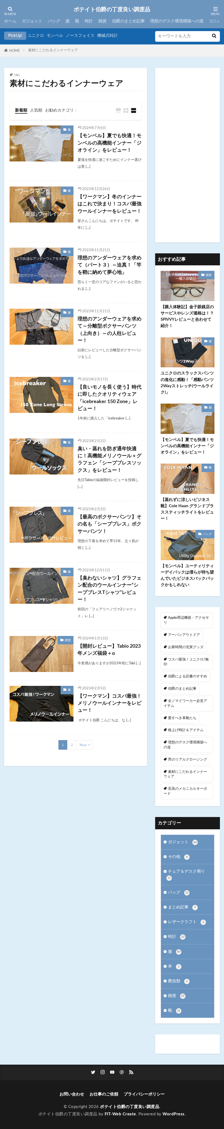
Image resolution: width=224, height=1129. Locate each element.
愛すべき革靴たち (182, 718)
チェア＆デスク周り (186, 874)
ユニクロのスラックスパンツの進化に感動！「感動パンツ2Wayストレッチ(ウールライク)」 (187, 382)
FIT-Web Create (120, 1114)
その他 (178, 857)
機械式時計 (107, 36)
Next (83, 745)
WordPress (174, 1114)
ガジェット (32, 21)
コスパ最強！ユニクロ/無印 (186, 661)
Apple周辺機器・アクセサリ (186, 620)
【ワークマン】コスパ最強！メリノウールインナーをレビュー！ (110, 703)
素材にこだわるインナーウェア (53, 50)
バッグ (54, 21)
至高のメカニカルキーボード (185, 791)
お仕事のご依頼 (104, 1094)
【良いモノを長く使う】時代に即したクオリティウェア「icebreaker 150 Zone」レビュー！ (110, 398)
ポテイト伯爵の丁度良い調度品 (112, 9)
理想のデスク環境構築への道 (177, 21)
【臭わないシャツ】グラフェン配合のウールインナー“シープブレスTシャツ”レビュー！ (110, 589)
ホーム (10, 21)
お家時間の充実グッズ (186, 647)
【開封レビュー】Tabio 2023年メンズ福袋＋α (109, 650)
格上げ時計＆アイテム (186, 730)
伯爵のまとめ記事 (128, 21)
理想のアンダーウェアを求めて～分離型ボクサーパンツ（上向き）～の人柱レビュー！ (110, 330)
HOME (14, 51)
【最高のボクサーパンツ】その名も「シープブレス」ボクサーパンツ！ (110, 524)
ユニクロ (36, 36)
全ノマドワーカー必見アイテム (185, 703)
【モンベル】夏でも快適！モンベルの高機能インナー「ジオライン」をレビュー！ (110, 142)
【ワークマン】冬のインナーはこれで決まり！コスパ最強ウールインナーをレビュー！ (110, 204)
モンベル (55, 36)
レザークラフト (186, 922)
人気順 (36, 110)
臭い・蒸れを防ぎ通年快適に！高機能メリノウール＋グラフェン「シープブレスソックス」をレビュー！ (110, 459)
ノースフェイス (80, 36)
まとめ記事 (182, 907)
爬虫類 (178, 981)
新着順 (21, 110)
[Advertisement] (187, 155)
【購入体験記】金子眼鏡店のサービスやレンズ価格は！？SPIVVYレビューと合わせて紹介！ (187, 316)
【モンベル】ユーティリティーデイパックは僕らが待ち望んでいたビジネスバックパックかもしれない (187, 575)
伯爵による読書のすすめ (187, 676)
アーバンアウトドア (184, 635)
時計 (89, 21)
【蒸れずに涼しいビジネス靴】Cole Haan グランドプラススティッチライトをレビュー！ (187, 509)
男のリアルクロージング (187, 759)
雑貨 (102, 21)
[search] (214, 36)
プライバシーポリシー (144, 1094)
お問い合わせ (72, 1094)
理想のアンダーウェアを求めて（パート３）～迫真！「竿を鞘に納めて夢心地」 (110, 265)
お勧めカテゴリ (59, 110)
